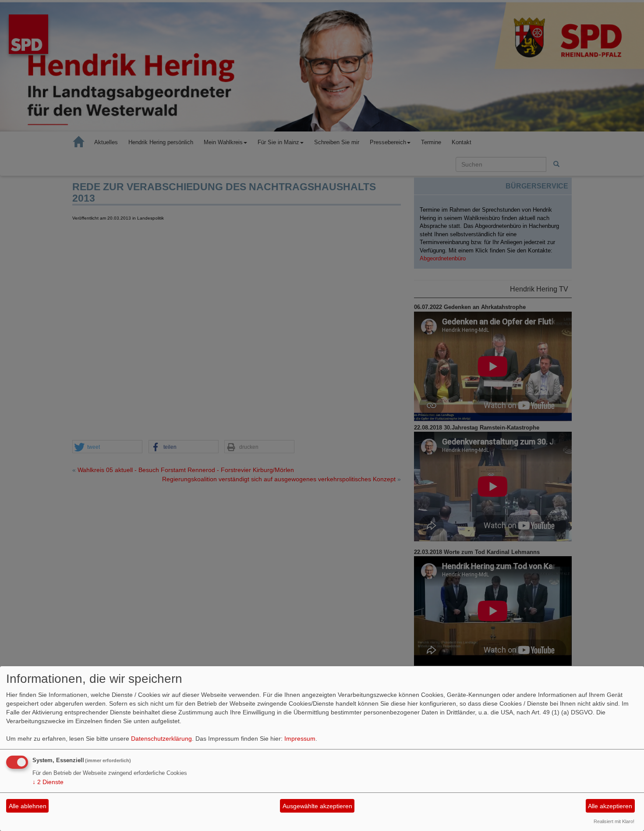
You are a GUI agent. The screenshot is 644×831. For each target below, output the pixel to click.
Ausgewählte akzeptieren (317, 806)
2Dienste (48, 781)
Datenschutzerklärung (161, 738)
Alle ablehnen (27, 806)
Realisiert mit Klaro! (614, 821)
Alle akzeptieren (610, 806)
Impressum (299, 738)
